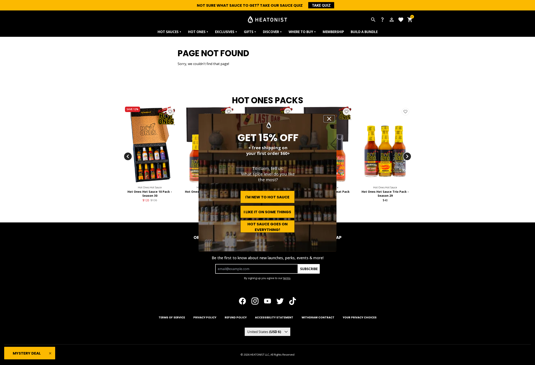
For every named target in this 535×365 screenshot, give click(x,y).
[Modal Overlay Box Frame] (267, 182)
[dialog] (267, 182)
